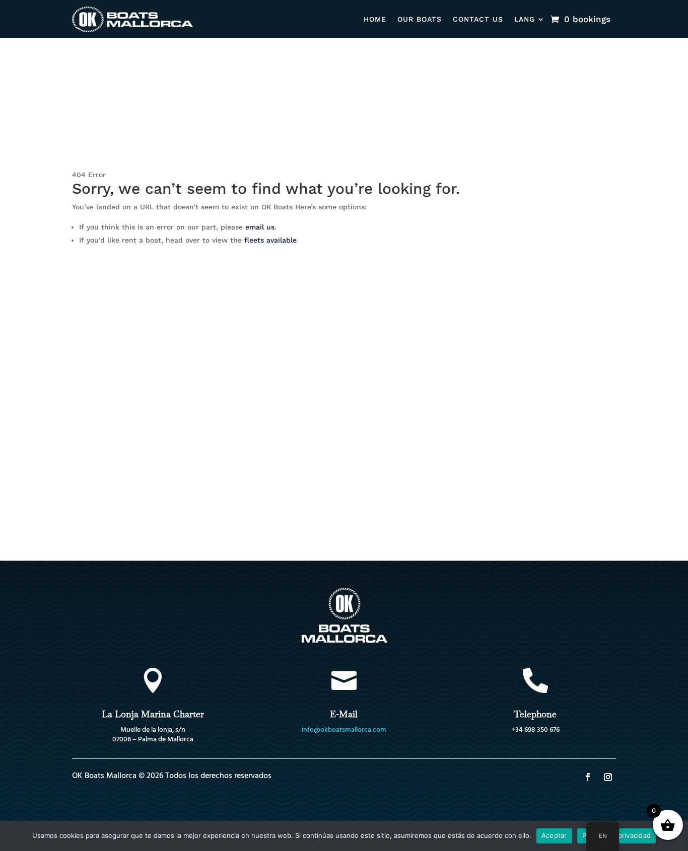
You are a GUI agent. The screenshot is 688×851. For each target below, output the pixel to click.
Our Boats (419, 19)
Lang (524, 19)
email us (259, 227)
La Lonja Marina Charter (153, 714)
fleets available (270, 240)
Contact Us (478, 19)
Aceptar (554, 835)
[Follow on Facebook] (588, 777)
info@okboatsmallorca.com (344, 730)
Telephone (535, 714)
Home (375, 19)
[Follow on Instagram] (608, 777)
